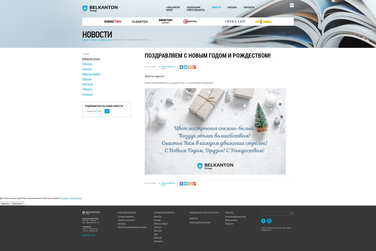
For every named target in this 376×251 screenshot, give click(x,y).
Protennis (87, 94)
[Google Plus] (194, 67)
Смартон (157, 227)
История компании (126, 216)
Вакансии (229, 224)
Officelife (87, 89)
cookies (65, 198)
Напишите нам (88, 235)
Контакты (249, 7)
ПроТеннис (158, 241)
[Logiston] (113, 21)
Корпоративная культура (235, 216)
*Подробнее (76, 198)
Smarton (87, 79)
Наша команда (231, 220)
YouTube (269, 221)
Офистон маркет (91, 74)
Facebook (263, 221)
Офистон (157, 216)
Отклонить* (17, 203)
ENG (292, 13)
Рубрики (85, 54)
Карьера (232, 7)
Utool (156, 234)
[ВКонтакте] (181, 67)
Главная (85, 40)
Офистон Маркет (161, 224)
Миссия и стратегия (126, 220)
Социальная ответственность (196, 9)
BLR (292, 9)
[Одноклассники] (190, 67)
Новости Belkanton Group (168, 68)
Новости (216, 7)
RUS (292, 5)
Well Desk (87, 84)
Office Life (158, 238)
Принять (5, 203)
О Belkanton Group (173, 9)
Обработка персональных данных (132, 227)
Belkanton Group (106, 40)
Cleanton (87, 69)
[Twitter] (185, 67)
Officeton (87, 63)
